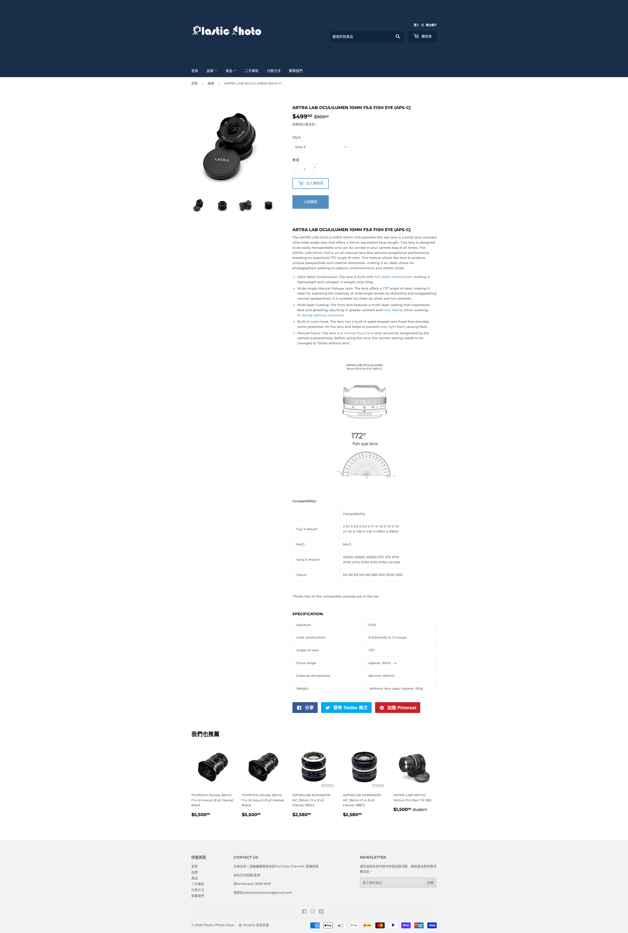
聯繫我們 (296, 71)
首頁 (194, 71)
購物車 (426, 36)
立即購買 (310, 202)
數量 (295, 160)
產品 (230, 71)
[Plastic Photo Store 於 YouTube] (321, 912)
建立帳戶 (431, 25)
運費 (311, 124)
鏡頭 (211, 83)
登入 (416, 25)
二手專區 (252, 71)
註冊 (430, 883)
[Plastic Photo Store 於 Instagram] (312, 912)
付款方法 (274, 71)
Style (296, 137)
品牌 (210, 71)
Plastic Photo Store (218, 925)
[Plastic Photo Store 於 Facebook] (304, 912)
